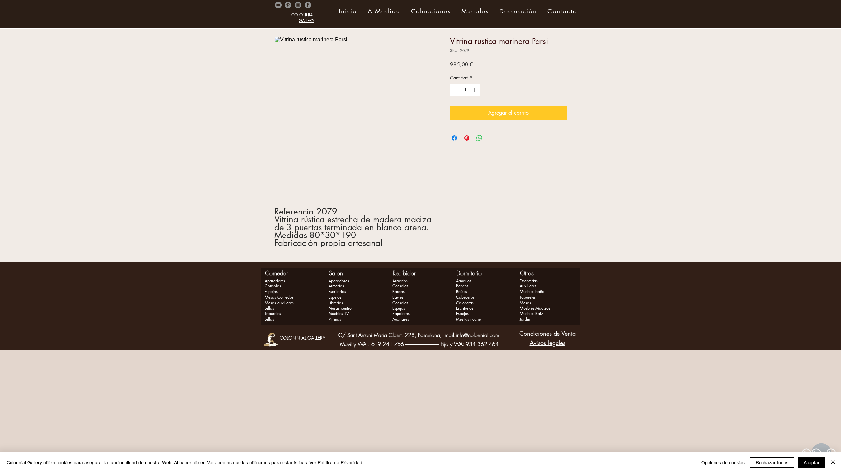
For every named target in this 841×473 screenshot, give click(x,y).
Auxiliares (400, 319)
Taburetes (273, 313)
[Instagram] (298, 5)
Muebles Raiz (531, 313)
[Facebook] (308, 5)
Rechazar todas (772, 462)
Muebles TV (339, 313)
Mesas (525, 302)
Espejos (271, 291)
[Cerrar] (833, 462)
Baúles (397, 297)
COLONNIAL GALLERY (302, 17)
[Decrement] (455, 90)
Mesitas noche (468, 319)
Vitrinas (335, 319)
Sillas (269, 308)
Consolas (273, 286)
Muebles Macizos (535, 308)
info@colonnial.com (477, 335)
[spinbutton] (465, 90)
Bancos (398, 291)
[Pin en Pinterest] (467, 138)
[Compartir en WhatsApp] (479, 138)
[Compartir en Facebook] (454, 138)
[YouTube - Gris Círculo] (278, 5)
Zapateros (401, 313)
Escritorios (337, 291)
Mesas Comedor (279, 297)
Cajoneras (465, 302)
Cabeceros (465, 297)
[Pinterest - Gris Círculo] (288, 5)
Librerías (336, 302)
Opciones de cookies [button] (723, 462)
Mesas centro (340, 308)
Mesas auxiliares (279, 302)
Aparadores (275, 280)
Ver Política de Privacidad (335, 462)
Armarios (336, 286)
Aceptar (812, 462)
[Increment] (475, 90)
